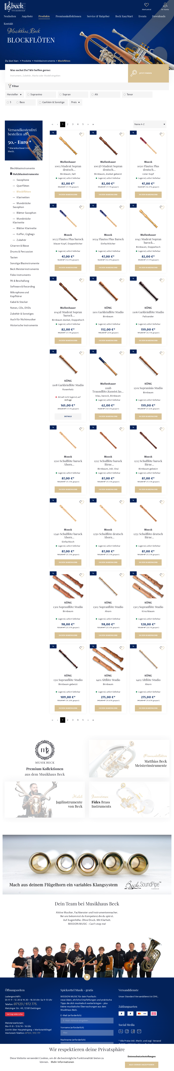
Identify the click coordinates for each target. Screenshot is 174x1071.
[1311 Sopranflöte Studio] (68, 659)
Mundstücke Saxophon (22, 205)
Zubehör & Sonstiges (22, 313)
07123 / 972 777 (32, 1033)
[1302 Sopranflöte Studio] (108, 586)
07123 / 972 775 (25, 1004)
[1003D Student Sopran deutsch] (108, 145)
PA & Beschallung (19, 281)
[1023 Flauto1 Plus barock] (68, 218)
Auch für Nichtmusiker (23, 319)
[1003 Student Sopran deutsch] (68, 145)
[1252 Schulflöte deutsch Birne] (148, 513)
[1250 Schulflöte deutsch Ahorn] (108, 513)
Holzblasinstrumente (26, 174)
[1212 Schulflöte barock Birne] (108, 440)
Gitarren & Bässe (19, 245)
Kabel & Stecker (19, 302)
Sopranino (36, 94)
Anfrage (68, 400)
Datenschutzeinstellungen (142, 1056)
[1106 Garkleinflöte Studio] (148, 291)
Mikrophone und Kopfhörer (19, 294)
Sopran (67, 94)
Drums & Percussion (21, 251)
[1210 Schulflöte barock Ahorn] (68, 440)
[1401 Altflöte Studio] (108, 659)
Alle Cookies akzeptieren (141, 1065)
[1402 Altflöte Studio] (148, 659)
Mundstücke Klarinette (22, 220)
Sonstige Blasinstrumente (24, 263)
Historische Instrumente (24, 325)
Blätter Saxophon (26, 213)
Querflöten (22, 186)
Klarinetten (23, 197)
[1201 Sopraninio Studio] (148, 366)
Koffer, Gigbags (25, 234)
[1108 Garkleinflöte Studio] (68, 364)
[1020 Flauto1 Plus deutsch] (148, 145)
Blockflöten (23, 191)
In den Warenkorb (68, 195)
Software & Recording (22, 286)
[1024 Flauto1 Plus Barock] (108, 218)
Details (68, 416)
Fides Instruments (20, 275)
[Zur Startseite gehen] (15, 6)
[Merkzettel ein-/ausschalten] (81, 135)
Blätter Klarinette (26, 228)
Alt (96, 94)
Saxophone (22, 180)
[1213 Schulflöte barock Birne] (148, 440)
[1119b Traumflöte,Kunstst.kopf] (108, 366)
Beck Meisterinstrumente (24, 269)
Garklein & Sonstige (53, 102)
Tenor (130, 94)
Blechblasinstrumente (22, 168)
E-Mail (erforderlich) (71, 1015)
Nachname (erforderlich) (73, 1039)
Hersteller (13, 94)
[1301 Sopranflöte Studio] (68, 586)
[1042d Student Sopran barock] (68, 291)
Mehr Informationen (62, 1062)
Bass (22, 102)
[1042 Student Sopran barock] (148, 218)
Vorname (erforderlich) (72, 1027)
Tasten (14, 257)
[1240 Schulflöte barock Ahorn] (68, 513)
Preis (74, 102)
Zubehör (21, 240)
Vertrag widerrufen (15, 1014)
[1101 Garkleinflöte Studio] (108, 291)
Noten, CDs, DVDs (20, 308)
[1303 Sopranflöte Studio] (148, 586)
